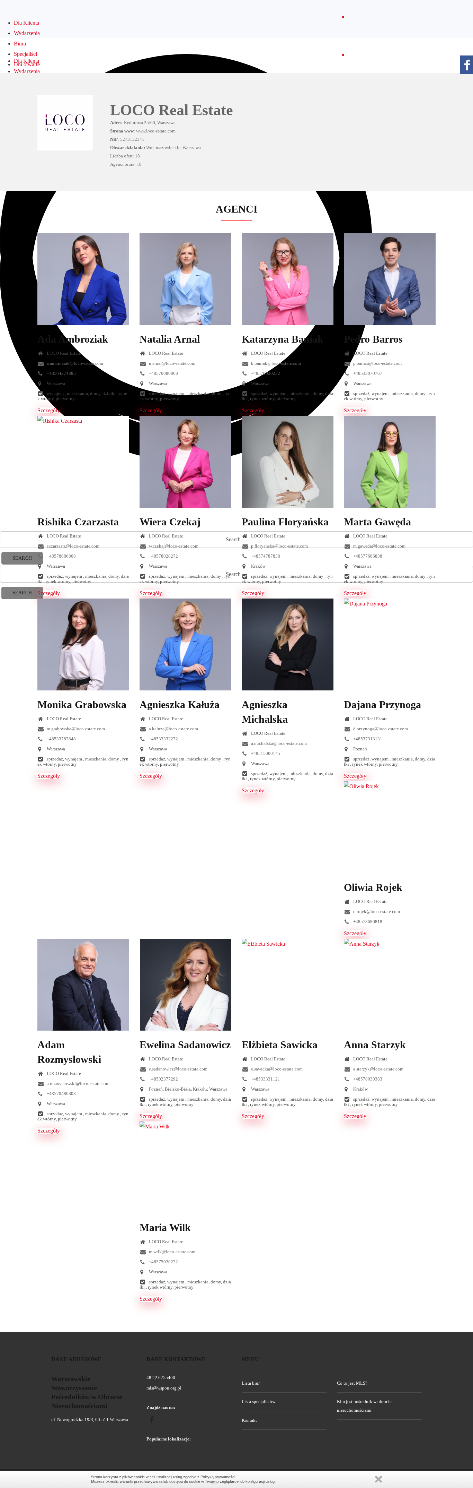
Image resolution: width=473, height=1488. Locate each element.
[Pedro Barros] (390, 279)
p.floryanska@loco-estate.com (279, 546)
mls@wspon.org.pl (163, 1388)
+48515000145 (265, 753)
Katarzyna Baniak (282, 339)
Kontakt (249, 1420)
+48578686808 (61, 556)
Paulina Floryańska (285, 521)
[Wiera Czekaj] (185, 462)
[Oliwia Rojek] (390, 827)
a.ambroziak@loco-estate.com (74, 363)
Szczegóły (48, 410)
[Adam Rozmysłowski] (83, 985)
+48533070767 (367, 373)
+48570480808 (61, 1093)
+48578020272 (163, 556)
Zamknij (378, 1479)
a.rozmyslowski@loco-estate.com (77, 1083)
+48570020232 (265, 373)
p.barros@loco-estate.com (377, 363)
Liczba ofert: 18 (125, 155)
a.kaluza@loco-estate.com (173, 728)
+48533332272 (163, 738)
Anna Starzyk (375, 1044)
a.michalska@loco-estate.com (278, 743)
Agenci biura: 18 (126, 164)
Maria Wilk (165, 1227)
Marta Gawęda (377, 521)
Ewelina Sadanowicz (185, 1044)
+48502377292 (163, 1079)
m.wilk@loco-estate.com (171, 1251)
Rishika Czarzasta (78, 521)
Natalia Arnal (170, 339)
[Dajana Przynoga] (390, 644)
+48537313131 (367, 738)
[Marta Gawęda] (390, 462)
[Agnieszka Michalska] (287, 644)
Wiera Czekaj (170, 521)
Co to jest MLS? (352, 1383)
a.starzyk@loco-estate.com (377, 1069)
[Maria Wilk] (185, 1167)
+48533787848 (61, 738)
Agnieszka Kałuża (180, 704)
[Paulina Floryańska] (287, 462)
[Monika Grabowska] (83, 644)
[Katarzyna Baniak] (287, 279)
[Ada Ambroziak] (83, 279)
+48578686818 (367, 921)
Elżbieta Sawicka (280, 1044)
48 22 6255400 (160, 1377)
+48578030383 (367, 1079)
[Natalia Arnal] (185, 279)
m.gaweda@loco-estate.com (378, 546)
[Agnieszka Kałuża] (185, 644)
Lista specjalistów (258, 1401)
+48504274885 (61, 373)
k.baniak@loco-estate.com (275, 363)
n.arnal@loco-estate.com (171, 363)
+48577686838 (367, 556)
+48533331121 (265, 1079)
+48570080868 (163, 373)
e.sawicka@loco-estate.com (276, 1069)
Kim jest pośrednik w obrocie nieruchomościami (364, 1405)
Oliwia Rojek (373, 887)
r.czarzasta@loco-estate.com (72, 546)
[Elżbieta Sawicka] (287, 985)
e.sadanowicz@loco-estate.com (177, 1069)
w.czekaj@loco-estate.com (173, 546)
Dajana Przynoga (382, 704)
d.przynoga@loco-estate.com (380, 728)
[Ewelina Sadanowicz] (185, 985)
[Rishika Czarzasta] (83, 462)
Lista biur (251, 1383)
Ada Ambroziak (72, 339)
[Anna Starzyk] (390, 985)
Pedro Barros (373, 339)
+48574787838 (265, 556)
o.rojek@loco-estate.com (376, 911)
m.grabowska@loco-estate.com (75, 728)
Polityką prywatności (217, 1477)
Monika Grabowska (81, 704)
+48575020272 (163, 1261)
